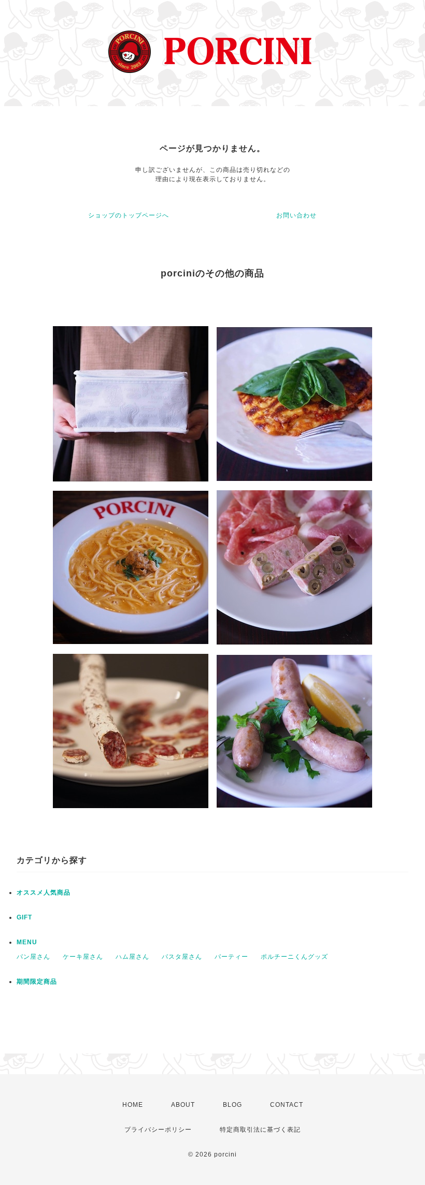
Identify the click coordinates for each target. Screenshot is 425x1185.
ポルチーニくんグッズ (294, 956)
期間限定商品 (37, 981)
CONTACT (286, 1104)
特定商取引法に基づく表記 (260, 1129)
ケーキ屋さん (83, 956)
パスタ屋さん (182, 956)
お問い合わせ (296, 215)
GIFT (24, 917)
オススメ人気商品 (43, 892)
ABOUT (183, 1104)
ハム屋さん (132, 956)
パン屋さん (33, 956)
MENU (27, 942)
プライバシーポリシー (158, 1129)
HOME (132, 1104)
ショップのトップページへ (128, 215)
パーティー (231, 956)
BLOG (232, 1104)
